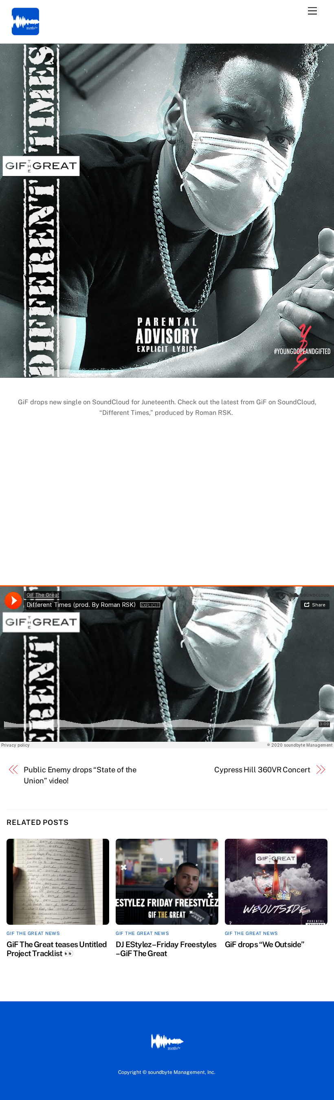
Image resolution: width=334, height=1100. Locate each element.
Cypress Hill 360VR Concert (262, 769)
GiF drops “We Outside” (264, 944)
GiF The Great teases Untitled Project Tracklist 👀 (57, 949)
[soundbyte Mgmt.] (25, 33)
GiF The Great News (33, 933)
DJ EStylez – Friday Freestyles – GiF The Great (166, 949)
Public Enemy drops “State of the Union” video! (80, 775)
